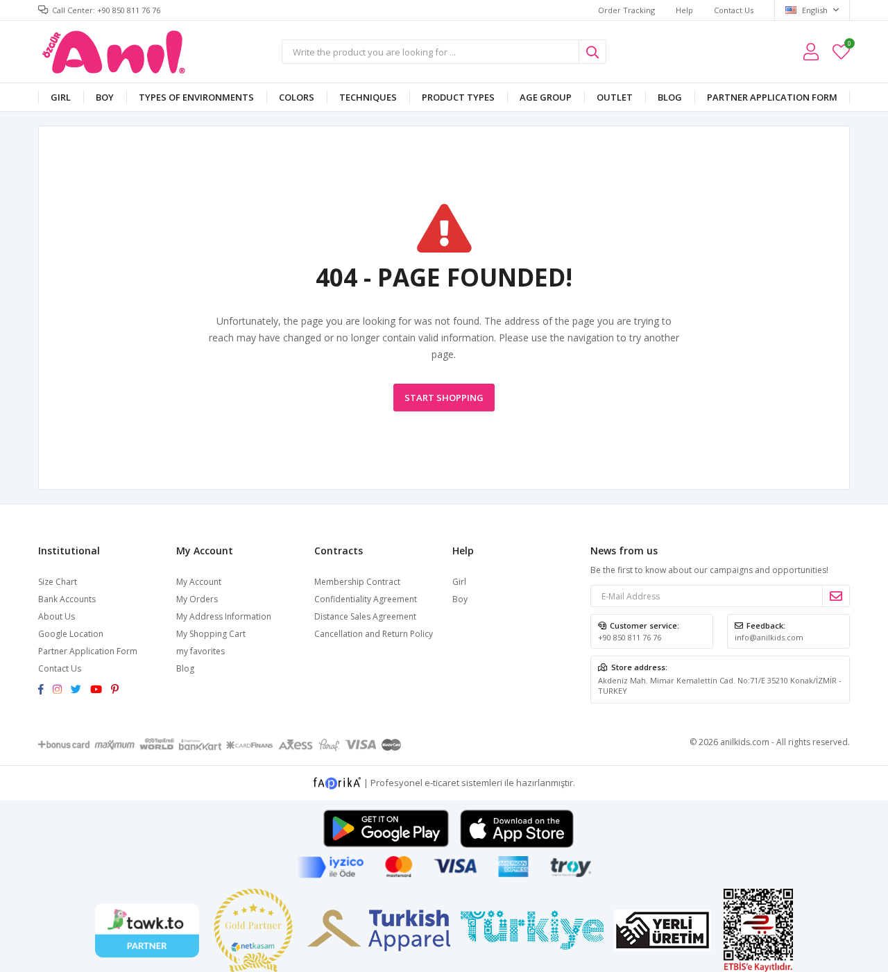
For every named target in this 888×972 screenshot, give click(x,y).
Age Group (546, 97)
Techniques (368, 97)
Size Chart (57, 582)
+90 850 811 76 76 (629, 637)
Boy (105, 97)
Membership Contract (357, 582)
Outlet (615, 97)
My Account (198, 582)
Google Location (70, 634)
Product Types (458, 97)
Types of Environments (196, 97)
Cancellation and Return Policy (373, 634)
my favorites (849, 45)
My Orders (197, 599)
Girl (61, 97)
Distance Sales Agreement (365, 616)
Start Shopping (444, 397)
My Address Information (223, 616)
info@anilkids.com (769, 637)
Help (684, 10)
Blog (670, 97)
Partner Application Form (772, 97)
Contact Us (733, 10)
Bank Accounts (67, 599)
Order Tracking (626, 10)
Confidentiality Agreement (365, 599)
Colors (296, 97)
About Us (56, 616)
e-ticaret (442, 782)
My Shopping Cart (211, 634)
